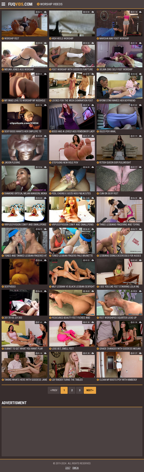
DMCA (76, 468)
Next (89, 390)
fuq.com (20, 4)
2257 (67, 468)
